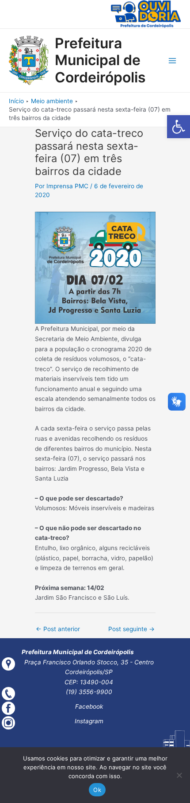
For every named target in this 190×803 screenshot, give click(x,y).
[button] (178, 126)
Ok (97, 789)
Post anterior (58, 628)
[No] (179, 775)
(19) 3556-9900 (89, 691)
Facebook (89, 706)
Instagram (89, 721)
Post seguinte (131, 628)
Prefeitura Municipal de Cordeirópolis (100, 60)
